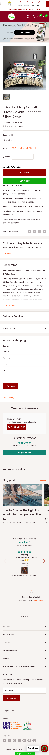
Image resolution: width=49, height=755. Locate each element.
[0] (44, 16)
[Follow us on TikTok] (29, 740)
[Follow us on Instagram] (14, 740)
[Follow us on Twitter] (9, 740)
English (6, 711)
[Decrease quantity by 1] (15, 156)
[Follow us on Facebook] (4, 740)
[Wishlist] (38, 17)
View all (43, 480)
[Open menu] (4, 17)
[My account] (33, 16)
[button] (6, 561)
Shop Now (36, 4)
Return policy (31, 600)
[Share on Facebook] (29, 231)
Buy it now (24, 181)
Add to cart (24, 172)
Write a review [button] (24, 453)
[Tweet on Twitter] (39, 231)
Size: (8, 135)
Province (6, 358)
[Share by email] (44, 231)
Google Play (24, 32)
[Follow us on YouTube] (24, 740)
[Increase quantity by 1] (30, 156)
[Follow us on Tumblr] (34, 740)
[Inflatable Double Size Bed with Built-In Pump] (24, 570)
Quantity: (6, 157)
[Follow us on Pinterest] (19, 740)
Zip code (6, 370)
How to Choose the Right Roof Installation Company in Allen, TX (22, 514)
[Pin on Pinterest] (34, 231)
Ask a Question (18, 427)
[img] (24, 542)
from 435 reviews (24, 546)
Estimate (11, 386)
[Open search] (28, 16)
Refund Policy (8, 398)
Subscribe (11, 698)
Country (6, 346)
